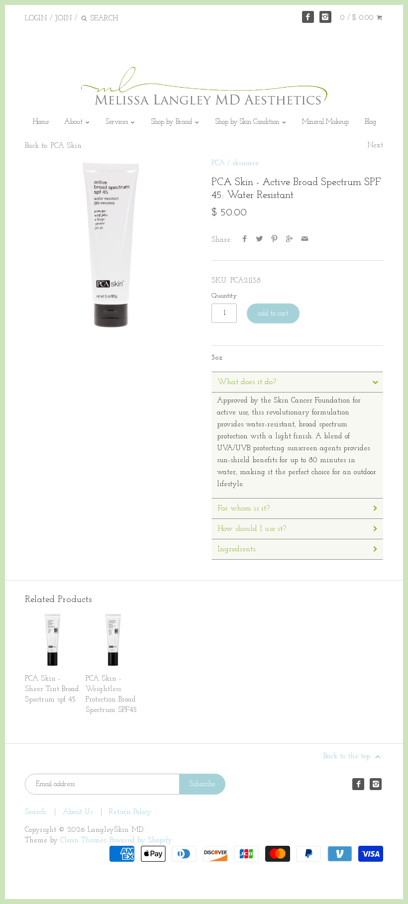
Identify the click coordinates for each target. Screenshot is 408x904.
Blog (370, 122)
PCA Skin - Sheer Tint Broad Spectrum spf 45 (52, 689)
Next (375, 145)
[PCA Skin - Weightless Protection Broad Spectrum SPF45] (113, 640)
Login (36, 18)
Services (118, 122)
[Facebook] (308, 17)
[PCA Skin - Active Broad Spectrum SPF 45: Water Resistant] (111, 244)
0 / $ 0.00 (358, 18)
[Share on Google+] (289, 240)
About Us (78, 812)
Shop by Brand (172, 122)
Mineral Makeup (325, 122)
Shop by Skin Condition (248, 122)
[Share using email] (304, 240)
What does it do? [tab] (246, 382)
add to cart (273, 313)
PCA (218, 163)
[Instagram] (325, 17)
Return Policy (130, 812)
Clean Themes (83, 840)
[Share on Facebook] (244, 240)
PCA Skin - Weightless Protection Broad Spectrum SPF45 (111, 694)
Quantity (224, 296)
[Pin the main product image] (274, 240)
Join (63, 18)
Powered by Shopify (140, 840)
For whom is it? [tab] (243, 508)
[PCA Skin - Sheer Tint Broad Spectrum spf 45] (52, 640)
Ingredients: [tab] (237, 549)
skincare (245, 163)
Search (35, 812)
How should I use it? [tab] (251, 529)
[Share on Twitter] (259, 240)
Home (41, 122)
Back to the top (348, 756)
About (74, 122)
